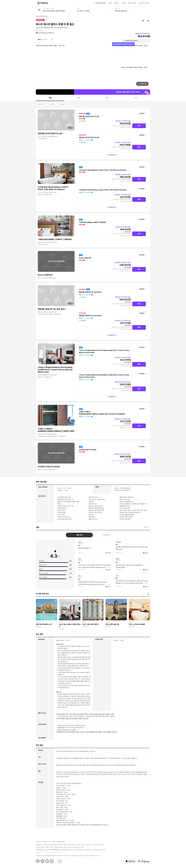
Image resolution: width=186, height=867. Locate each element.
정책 (135, 98)
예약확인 (116, 3)
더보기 (109, 567)
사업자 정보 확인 (55, 849)
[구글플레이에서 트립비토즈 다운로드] (143, 861)
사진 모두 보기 (143, 84)
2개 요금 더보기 (111, 155)
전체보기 (146, 527)
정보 (78, 98)
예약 (139, 126)
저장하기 (143, 21)
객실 (50, 98)
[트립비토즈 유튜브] (47, 861)
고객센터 (123, 3)
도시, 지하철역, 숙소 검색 (48, 8)
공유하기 (148, 21)
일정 (78, 8)
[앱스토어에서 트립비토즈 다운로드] (130, 861)
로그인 (110, 3)
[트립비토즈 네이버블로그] (52, 861)
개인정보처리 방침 (61, 841)
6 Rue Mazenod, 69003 (45, 33)
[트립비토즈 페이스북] (42, 861)
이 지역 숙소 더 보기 (42, 16)
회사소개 (38, 841)
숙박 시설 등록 (132, 3)
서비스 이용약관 (52, 841)
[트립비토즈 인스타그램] (38, 861)
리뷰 (107, 98)
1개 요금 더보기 (112, 335)
